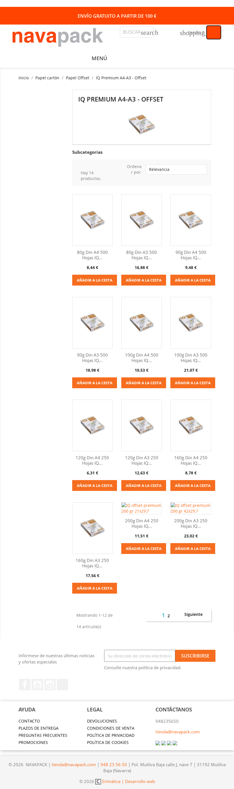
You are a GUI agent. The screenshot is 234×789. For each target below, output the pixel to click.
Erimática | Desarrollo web (128, 781)
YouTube (37, 684)
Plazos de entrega (38, 728)
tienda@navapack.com (178, 732)
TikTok (62, 684)
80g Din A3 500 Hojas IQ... (141, 255)
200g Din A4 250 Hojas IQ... (141, 523)
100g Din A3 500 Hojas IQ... (190, 357)
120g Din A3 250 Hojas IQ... (141, 460)
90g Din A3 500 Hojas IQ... (92, 357)
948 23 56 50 (113, 764)
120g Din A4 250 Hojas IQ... (92, 460)
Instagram (50, 684)
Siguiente (196, 614)
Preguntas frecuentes (43, 735)
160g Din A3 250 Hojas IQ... (92, 563)
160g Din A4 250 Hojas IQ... (190, 460)
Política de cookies (108, 742)
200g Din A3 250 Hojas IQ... (190, 523)
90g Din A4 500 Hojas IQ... (190, 255)
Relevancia (175, 169)
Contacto (29, 721)
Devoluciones (102, 721)
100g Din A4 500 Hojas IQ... (141, 357)
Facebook (25, 684)
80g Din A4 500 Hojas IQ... (92, 255)
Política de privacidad (110, 735)
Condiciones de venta (110, 728)
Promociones (33, 742)
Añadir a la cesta (94, 280)
